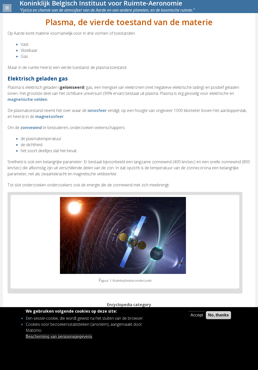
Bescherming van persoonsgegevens (59, 336)
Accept (196, 315)
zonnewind (31, 127)
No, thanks (218, 315)
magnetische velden (27, 99)
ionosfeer (98, 110)
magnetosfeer (49, 116)
